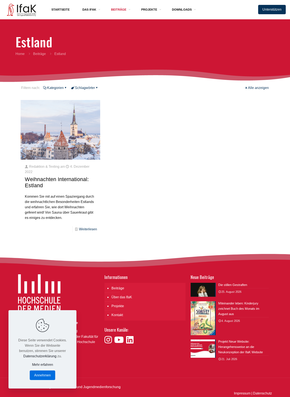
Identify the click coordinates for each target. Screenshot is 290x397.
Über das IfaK (121, 297)
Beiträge (39, 54)
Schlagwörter (85, 88)
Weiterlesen (88, 229)
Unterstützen (272, 9)
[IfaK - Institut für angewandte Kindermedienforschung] (20, 9)
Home (20, 54)
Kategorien (55, 88)
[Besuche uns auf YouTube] (120, 340)
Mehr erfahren (42, 364)
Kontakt (117, 315)
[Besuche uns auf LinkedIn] (130, 340)
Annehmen (42, 375)
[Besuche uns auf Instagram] (109, 340)
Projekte (117, 306)
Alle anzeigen (258, 88)
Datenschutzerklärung (39, 356)
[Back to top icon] (269, 388)
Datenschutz (262, 393)
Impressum (242, 393)
